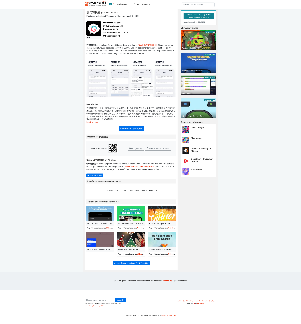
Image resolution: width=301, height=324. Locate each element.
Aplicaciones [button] (123, 4)
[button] (111, 4)
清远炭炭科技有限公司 (147, 45)
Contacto (146, 4)
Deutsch (204, 301)
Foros (136, 4)
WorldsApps (200, 303)
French (198, 301)
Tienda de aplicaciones (158, 148)
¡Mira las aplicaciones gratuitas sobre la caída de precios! (199, 16)
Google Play (136, 148)
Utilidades (110, 228)
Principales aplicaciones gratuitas (95, 305)
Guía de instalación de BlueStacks (140, 166)
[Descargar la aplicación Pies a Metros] (198, 85)
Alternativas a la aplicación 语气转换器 (131, 263)
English (179, 301)
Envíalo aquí (168, 280)
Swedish (212, 301)
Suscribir (121, 300)
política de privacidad (168, 315)
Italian (192, 301)
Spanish (185, 301)
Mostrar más (92, 122)
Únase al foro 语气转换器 (131, 128)
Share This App (96, 175)
